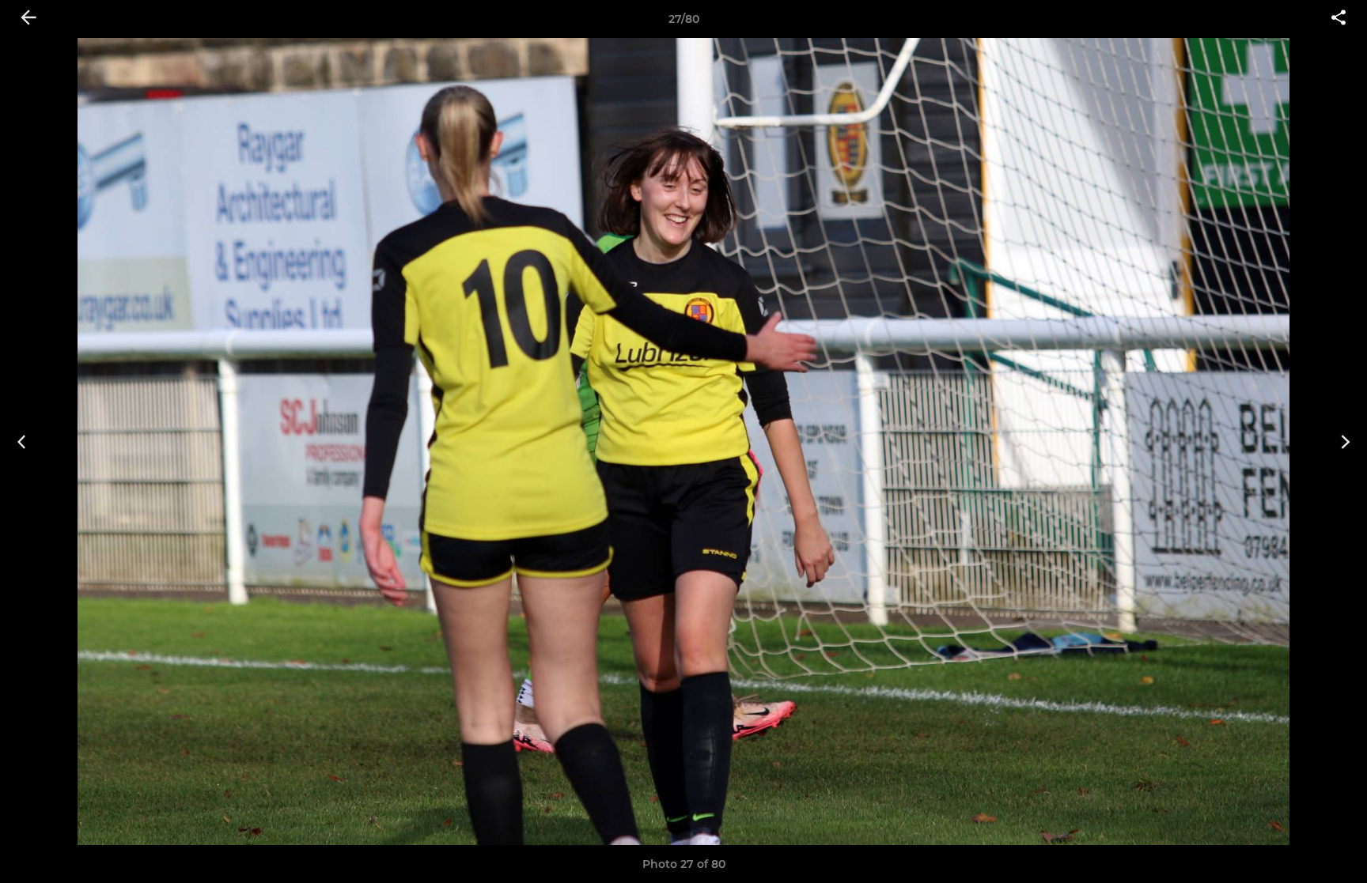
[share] (1338, 19)
